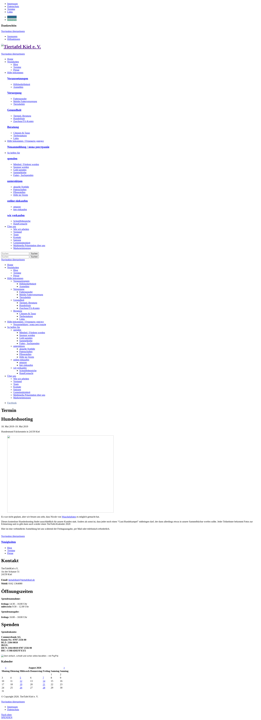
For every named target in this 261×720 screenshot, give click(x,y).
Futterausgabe (20, 98)
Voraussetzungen (17, 78)
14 (44, 681)
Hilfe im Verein (20, 195)
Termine (17, 273)
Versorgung (14, 92)
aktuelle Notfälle (21, 187)
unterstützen (15, 181)
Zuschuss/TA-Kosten (23, 121)
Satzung (17, 389)
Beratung (13, 127)
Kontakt (17, 387)
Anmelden (18, 87)
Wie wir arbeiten (21, 378)
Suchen (34, 253)
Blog (15, 270)
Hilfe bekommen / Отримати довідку (25, 321)
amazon (17, 206)
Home (10, 264)
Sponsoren (12, 36)
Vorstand (17, 381)
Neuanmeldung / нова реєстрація (28, 146)
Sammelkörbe (19, 172)
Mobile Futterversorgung (25, 101)
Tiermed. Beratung (22, 116)
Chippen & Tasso (21, 133)
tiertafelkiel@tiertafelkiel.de (21, 580)
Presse (16, 275)
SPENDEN (6, 717)
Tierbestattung (20, 135)
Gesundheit (14, 110)
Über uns (11, 376)
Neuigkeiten (13, 267)
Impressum (12, 707)
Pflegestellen (19, 192)
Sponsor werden (21, 167)
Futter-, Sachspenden (23, 175)
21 (44, 684)
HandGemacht (20, 223)
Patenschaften (19, 189)
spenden (12, 158)
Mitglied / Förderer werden (26, 164)
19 (21, 684)
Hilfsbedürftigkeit (21, 84)
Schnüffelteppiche (22, 221)
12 (21, 681)
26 (21, 687)
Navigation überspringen (13, 31)
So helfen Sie (13, 327)
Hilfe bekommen (15, 278)
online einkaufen (17, 200)
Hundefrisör (19, 118)
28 (44, 687)
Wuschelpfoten (69, 516)
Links (16, 138)
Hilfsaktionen (13, 39)
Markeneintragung (22, 397)
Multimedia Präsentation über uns (29, 395)
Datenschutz (13, 709)
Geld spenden (19, 170)
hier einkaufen (20, 209)
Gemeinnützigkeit (21, 392)
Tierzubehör (19, 104)
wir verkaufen (16, 215)
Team (16, 384)
